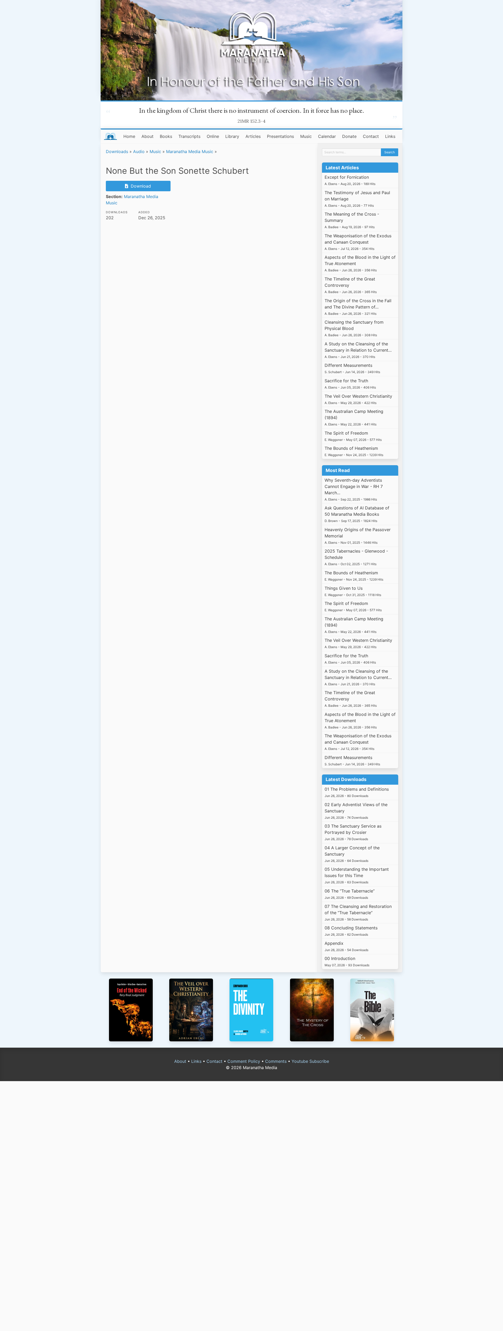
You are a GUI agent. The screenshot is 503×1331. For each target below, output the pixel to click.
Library (232, 136)
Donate (349, 136)
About (147, 136)
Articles (253, 136)
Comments (276, 1061)
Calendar (327, 136)
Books (166, 136)
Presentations (280, 136)
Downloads (117, 151)
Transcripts (189, 136)
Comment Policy (243, 1061)
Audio (139, 151)
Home (129, 136)
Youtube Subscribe (310, 1061)
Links (390, 136)
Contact (371, 136)
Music (306, 136)
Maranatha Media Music (189, 151)
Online (213, 136)
